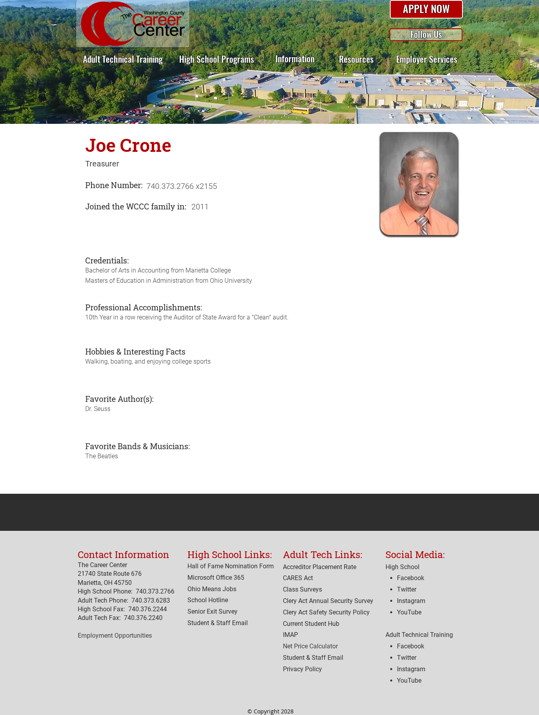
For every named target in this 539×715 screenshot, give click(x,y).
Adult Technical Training (419, 634)
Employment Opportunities (115, 635)
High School (402, 567)
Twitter (406, 657)
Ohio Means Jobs (211, 589)
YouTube (409, 680)
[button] (426, 9)
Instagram (411, 669)
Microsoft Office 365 (215, 577)
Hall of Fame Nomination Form (230, 566)
